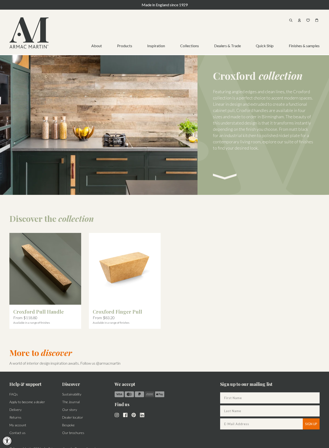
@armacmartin (108, 363)
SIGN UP (311, 424)
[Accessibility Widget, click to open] (7, 441)
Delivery (15, 410)
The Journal (71, 402)
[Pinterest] (134, 414)
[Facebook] (125, 414)
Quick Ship (265, 45)
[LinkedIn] (142, 414)
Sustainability (71, 394)
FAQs (13, 394)
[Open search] (291, 20)
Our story (69, 410)
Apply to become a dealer (27, 402)
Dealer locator (72, 417)
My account (17, 425)
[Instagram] (117, 414)
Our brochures (73, 433)
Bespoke (68, 425)
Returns (15, 417)
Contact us (17, 433)
